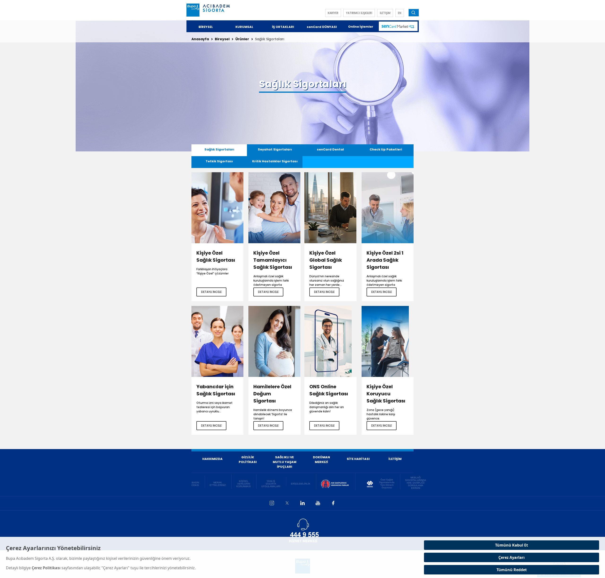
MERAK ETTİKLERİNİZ (218, 483)
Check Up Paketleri (386, 150)
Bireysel (222, 39)
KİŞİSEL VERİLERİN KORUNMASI (243, 484)
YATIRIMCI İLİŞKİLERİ (359, 13)
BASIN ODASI (195, 483)
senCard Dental (330, 150)
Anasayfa (200, 39)
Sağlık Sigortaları (219, 150)
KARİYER (333, 13)
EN (399, 13)
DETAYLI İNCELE (211, 292)
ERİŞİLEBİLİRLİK (300, 483)
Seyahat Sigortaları (275, 150)
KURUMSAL (244, 27)
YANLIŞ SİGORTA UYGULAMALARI (270, 484)
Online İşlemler (360, 26)
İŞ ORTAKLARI (283, 27)
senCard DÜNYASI (322, 27)
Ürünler (242, 39)
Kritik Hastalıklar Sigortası (275, 161)
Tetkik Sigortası (219, 161)
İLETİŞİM (385, 13)
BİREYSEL (206, 27)
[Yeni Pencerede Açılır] (398, 26)
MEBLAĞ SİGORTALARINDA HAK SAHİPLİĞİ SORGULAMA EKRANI (415, 482)
